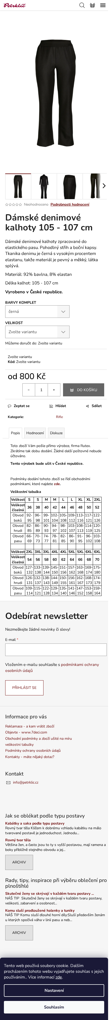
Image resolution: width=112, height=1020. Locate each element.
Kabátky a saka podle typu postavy (34, 823)
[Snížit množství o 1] (29, 390)
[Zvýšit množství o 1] (54, 390)
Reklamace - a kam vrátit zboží (29, 726)
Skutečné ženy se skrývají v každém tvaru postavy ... (49, 894)
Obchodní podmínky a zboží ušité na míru (38, 738)
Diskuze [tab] (56, 433)
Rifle (59, 417)
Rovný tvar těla (18, 840)
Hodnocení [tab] (35, 433)
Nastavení (54, 990)
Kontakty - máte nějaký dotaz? (29, 756)
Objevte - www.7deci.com (26, 732)
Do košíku (87, 389)
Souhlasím (54, 1007)
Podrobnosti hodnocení (70, 204)
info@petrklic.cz (25, 782)
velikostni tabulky (19, 744)
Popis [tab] (15, 433)
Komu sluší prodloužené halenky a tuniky (39, 910)
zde (58, 977)
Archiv (19, 862)
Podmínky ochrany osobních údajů (33, 750)
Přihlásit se (24, 687)
